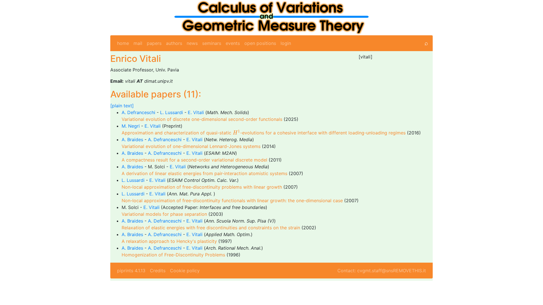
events (233, 43)
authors (174, 43)
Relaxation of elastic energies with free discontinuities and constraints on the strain (211, 227)
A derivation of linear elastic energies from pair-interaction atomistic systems (204, 173)
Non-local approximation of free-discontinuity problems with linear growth (202, 187)
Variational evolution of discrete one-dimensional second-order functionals (202, 119)
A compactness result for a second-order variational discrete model (194, 160)
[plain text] (122, 105)
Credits (157, 270)
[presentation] (236, 132)
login (286, 43)
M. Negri (131, 126)
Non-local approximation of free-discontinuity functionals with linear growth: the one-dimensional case (232, 200)
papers (154, 43)
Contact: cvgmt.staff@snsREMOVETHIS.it (381, 270)
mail (137, 43)
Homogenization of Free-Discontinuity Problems (173, 255)
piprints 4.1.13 (131, 270)
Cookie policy (185, 270)
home (123, 43)
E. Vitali (196, 112)
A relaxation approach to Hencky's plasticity (169, 241)
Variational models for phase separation (164, 214)
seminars (211, 43)
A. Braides (132, 139)
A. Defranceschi (138, 112)
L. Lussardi (171, 112)
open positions (260, 43)
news (192, 43)
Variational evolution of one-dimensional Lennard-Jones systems (191, 146)
